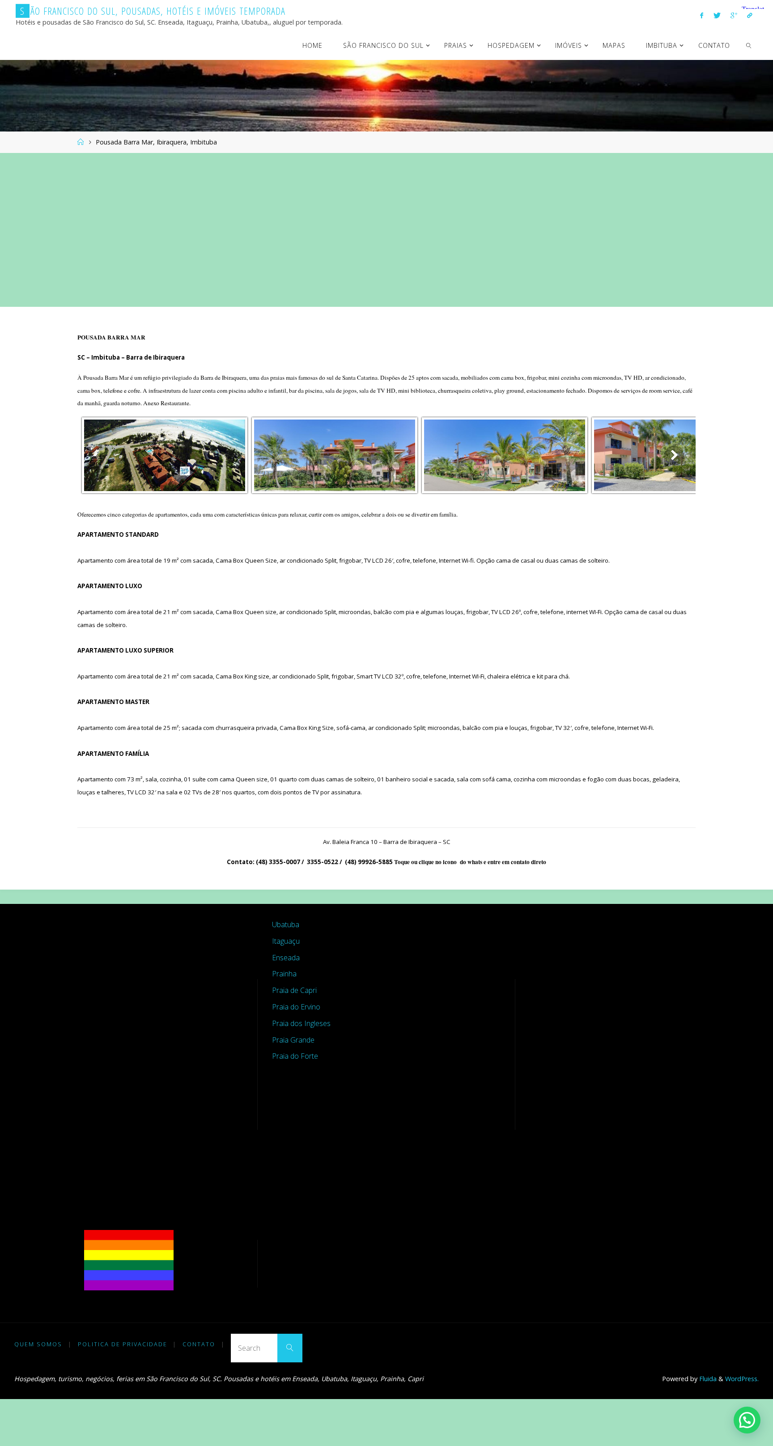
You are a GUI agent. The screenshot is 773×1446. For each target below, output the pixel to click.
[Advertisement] (386, 230)
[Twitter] (716, 15)
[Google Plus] (734, 15)
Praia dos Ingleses (301, 1023)
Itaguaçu (286, 941)
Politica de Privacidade (122, 1344)
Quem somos (38, 1344)
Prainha (284, 974)
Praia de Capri (294, 990)
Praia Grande (293, 1040)
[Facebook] (701, 15)
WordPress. (742, 1378)
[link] (749, 45)
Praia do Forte (295, 1056)
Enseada (286, 958)
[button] (747, 1420)
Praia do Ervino (296, 1007)
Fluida (707, 1378)
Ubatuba (285, 924)
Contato (199, 1344)
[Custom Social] (749, 15)
